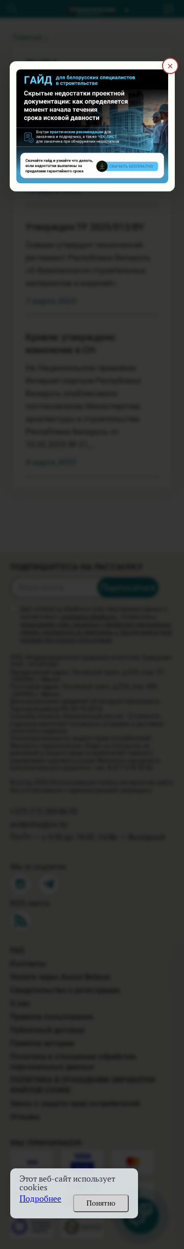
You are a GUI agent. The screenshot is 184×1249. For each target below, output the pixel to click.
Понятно (101, 1203)
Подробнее (40, 1199)
